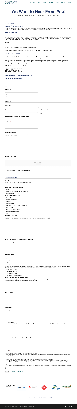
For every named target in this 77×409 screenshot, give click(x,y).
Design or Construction (10, 197)
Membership (51, 2)
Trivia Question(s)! (9, 322)
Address (7, 97)
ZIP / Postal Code (8, 113)
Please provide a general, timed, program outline (17, 277)
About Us (44, 2)
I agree (6, 368)
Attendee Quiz (8, 307)
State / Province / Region (44, 109)
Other (7, 213)
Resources (63, 2)
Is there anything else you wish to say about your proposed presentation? (22, 337)
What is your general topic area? (13, 195)
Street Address (8, 101)
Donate (69, 2)
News (39, 2)
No (6, 174)
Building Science (9, 207)
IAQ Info (57, 2)
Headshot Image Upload (10, 156)
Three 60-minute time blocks (11, 273)
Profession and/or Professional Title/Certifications (17, 116)
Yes (7, 172)
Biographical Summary (11, 132)
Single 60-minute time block (11, 269)
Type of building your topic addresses (14, 187)
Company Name (9, 89)
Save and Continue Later (17, 371)
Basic (7, 258)
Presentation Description (11, 215)
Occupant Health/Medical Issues (12, 211)
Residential (8, 189)
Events (34, 2)
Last (39, 86)
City (5, 109)
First (5, 86)
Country (40, 113)
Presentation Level (10, 254)
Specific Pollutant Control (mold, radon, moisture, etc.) (16, 205)
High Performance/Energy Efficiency (13, 209)
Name (6, 82)
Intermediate (8, 260)
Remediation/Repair (10, 203)
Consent (7, 350)
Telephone (8, 121)
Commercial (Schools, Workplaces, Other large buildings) (17, 191)
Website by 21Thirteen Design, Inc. (28, 406)
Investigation (8, 201)
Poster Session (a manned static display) (14, 275)
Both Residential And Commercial (12, 193)
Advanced (8, 262)
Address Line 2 (8, 105)
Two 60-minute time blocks (11, 271)
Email (6, 127)
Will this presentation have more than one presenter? (18, 170)
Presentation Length (10, 265)
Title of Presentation (10, 180)
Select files (38, 164)
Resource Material (9, 292)
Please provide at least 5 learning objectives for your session (20, 239)
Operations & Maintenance (11, 199)
